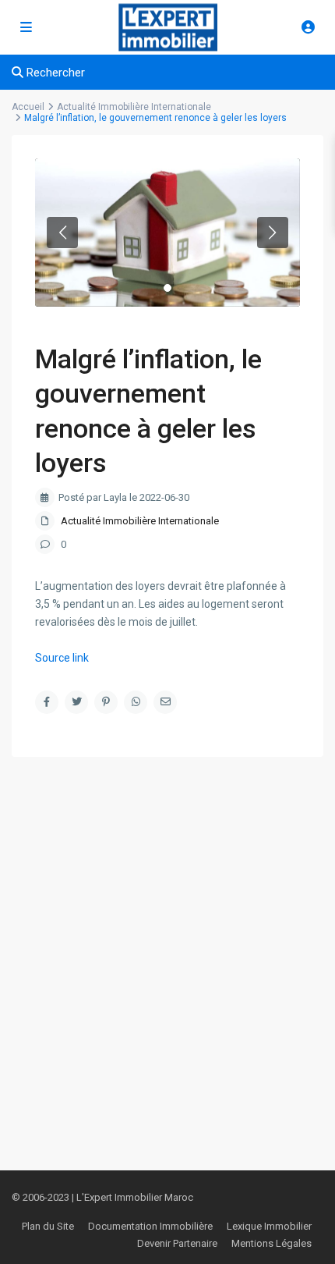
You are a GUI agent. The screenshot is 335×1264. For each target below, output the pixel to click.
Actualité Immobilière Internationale (140, 521)
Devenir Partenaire (177, 1243)
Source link (62, 658)
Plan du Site (48, 1226)
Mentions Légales (271, 1243)
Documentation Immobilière (150, 1226)
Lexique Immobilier (269, 1226)
